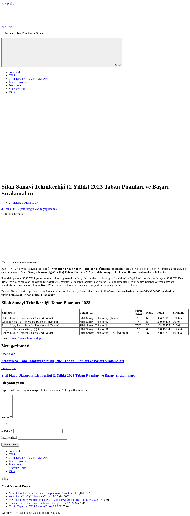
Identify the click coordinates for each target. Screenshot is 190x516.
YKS (12, 75)
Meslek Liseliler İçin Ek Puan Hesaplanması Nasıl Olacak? (43, 493)
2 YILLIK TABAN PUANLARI (28, 78)
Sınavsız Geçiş (17, 88)
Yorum (6, 417)
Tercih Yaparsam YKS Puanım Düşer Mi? (33, 506)
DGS (12, 92)
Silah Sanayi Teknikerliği (26, 338)
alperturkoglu (26, 209)
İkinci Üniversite (18, 82)
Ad (4, 423)
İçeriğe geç (7, 3)
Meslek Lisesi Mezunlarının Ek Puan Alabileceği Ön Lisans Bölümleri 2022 (53, 499)
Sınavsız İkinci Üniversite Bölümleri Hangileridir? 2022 (41, 503)
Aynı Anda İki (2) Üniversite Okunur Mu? (33, 496)
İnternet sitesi (9, 437)
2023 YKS (7, 26)
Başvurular (15, 85)
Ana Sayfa (15, 72)
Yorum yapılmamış (46, 209)
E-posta (7, 430)
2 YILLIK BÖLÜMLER (23, 202)
